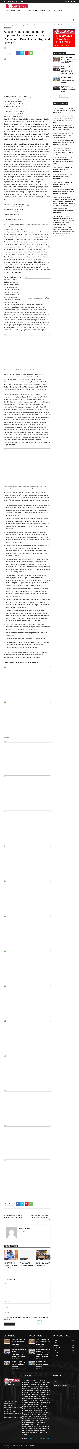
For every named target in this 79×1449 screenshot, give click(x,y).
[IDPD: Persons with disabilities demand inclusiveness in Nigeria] (27, 1255)
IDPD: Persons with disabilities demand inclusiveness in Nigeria (26, 1263)
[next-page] (8, 1271)
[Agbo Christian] (5, 48)
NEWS (5, 1259)
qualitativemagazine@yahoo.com (39, 1438)
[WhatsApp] (31, 53)
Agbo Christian (12, 48)
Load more (64, 96)
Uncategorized (12, 25)
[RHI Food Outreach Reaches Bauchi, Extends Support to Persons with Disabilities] (56, 79)
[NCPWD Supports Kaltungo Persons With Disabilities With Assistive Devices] (56, 88)
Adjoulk (55, 125)
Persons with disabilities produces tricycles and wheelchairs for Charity (39, 1217)
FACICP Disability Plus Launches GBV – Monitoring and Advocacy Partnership (63, 135)
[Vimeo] (71, 1)
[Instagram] (66, 1)
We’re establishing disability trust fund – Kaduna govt (63, 211)
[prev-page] (5, 1271)
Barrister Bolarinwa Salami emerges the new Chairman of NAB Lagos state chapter (63, 127)
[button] (73, 19)
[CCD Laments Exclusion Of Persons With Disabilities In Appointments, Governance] (43, 1255)
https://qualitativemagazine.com (27, 1231)
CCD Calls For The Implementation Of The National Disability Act (64, 110)
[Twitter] (69, 1)
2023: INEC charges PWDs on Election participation (62, 169)
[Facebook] (63, 1)
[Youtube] (74, 1)
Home (5, 25)
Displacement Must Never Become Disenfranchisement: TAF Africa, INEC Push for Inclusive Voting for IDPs (68, 70)
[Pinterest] (27, 53)
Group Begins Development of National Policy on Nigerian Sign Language (63, 142)
